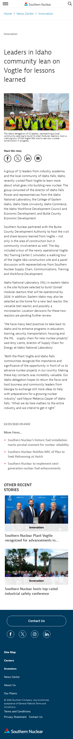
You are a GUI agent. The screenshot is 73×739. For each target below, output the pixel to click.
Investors (10, 668)
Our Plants (10, 693)
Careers (9, 660)
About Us (10, 685)
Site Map (10, 652)
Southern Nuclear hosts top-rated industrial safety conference (31, 591)
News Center (12, 677)
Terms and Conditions (17, 711)
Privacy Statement (15, 717)
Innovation (10, 34)
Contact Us (36, 621)
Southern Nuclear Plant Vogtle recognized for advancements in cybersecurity (30, 538)
